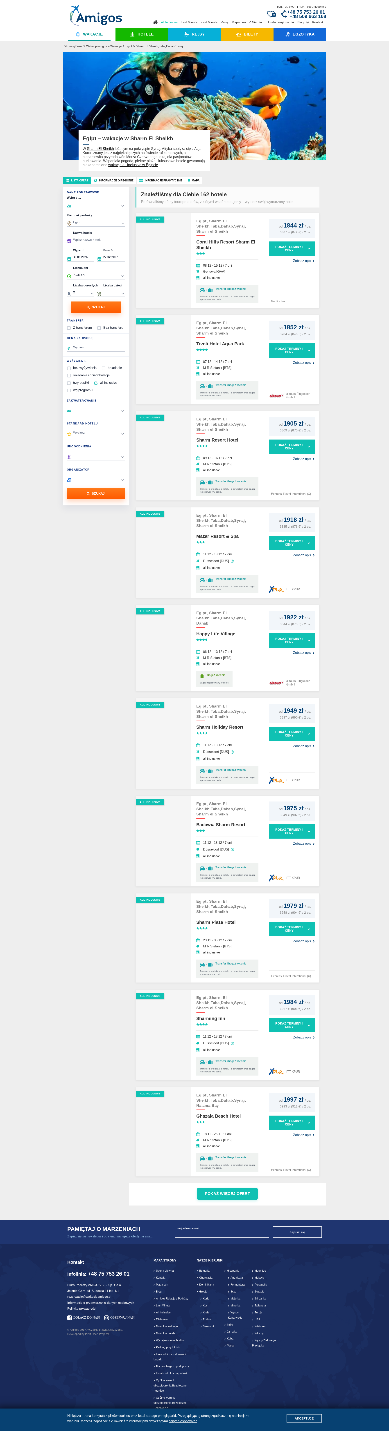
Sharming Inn (210, 1018)
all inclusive (108, 382)
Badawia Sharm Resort (220, 824)
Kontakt (317, 22)
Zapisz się (297, 1232)
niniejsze (242, 1416)
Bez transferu (113, 327)
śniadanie (115, 368)
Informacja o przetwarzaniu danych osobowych (100, 1302)
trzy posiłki (81, 382)
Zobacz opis (302, 261)
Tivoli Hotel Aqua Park (220, 343)
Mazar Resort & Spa (217, 536)
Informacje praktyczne (163, 180)
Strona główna (73, 46)
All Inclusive (169, 22)
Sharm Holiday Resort (219, 727)
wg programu (83, 390)
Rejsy (224, 22)
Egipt (128, 46)
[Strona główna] (96, 14)
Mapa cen (239, 22)
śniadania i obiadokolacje (91, 375)
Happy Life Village (215, 633)
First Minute (209, 22)
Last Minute (189, 22)
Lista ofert (79, 180)
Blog (300, 22)
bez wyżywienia (85, 368)
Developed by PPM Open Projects (88, 1334)
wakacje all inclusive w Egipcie (133, 165)
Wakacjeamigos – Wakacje (104, 46)
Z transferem (82, 327)
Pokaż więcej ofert (227, 1194)
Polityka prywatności (81, 1308)
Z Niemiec (256, 22)
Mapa (196, 180)
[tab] (77, 180)
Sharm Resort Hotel (217, 440)
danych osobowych (183, 1421)
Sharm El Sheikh (100, 149)
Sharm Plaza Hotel (216, 922)
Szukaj (98, 307)
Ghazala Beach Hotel (218, 1116)
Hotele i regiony (278, 22)
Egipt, (202, 221)
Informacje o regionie (116, 180)
